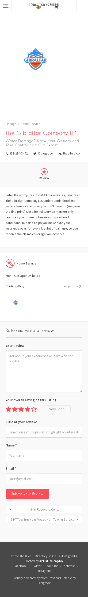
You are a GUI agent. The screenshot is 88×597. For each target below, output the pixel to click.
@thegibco (45, 153)
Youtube (52, 566)
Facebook (20, 566)
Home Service (30, 124)
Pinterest (69, 566)
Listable (66, 578)
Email (11, 468)
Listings (11, 124)
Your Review (15, 345)
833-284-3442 (18, 153)
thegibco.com (72, 153)
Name (11, 445)
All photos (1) (73, 286)
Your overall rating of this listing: (31, 400)
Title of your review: (21, 422)
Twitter (36, 566)
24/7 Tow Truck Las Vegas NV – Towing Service (43, 519)
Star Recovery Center (45, 509)
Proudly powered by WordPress (33, 578)
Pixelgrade (44, 583)
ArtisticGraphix (51, 561)
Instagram (44, 571)
